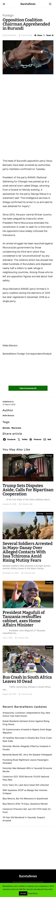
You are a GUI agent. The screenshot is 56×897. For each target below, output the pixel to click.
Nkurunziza (16, 428)
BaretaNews (28, 3)
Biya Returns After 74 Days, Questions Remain (25, 803)
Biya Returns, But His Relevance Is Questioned (25, 798)
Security (49, 514)
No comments (10, 35)
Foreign (8, 15)
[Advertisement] (23, 91)
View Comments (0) (28, 388)
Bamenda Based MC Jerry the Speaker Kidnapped (27, 754)
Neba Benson (8, 415)
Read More (33, 893)
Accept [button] (23, 893)
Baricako (6, 428)
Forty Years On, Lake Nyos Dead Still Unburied (26, 785)
